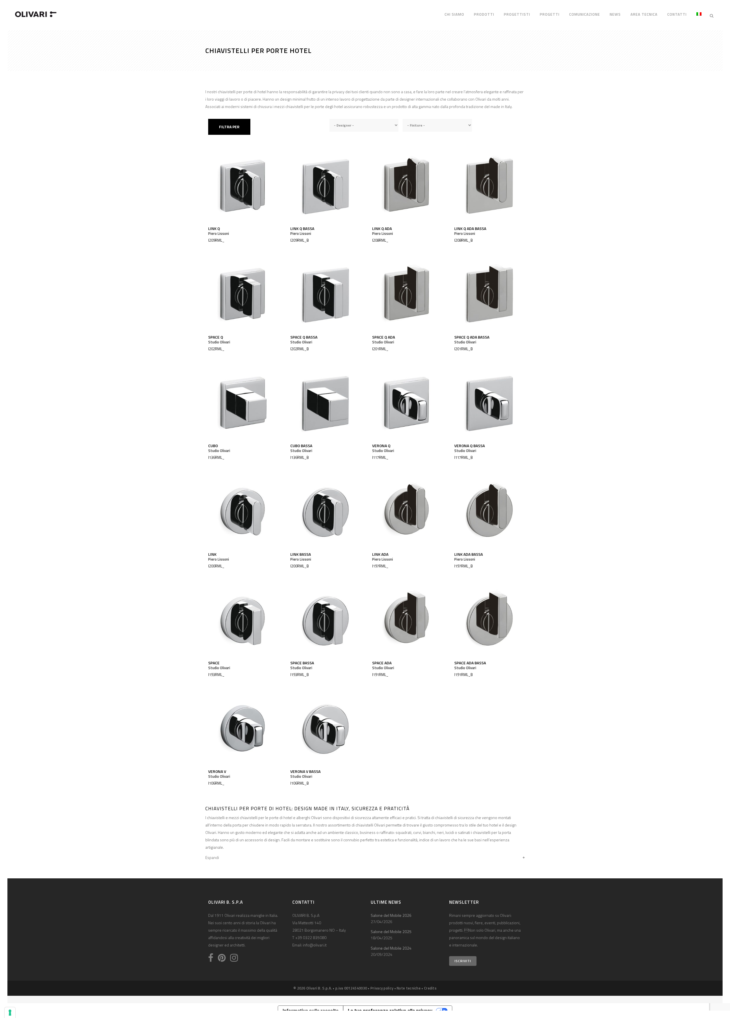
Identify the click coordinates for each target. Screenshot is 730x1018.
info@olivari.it (315, 945)
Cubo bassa (301, 446)
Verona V (217, 771)
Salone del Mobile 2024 (391, 948)
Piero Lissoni (218, 233)
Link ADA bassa (468, 554)
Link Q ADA (382, 228)
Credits (430, 988)
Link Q (214, 228)
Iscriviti (463, 961)
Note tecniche (409, 988)
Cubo (213, 446)
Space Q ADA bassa (471, 337)
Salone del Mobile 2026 (391, 915)
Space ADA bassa (470, 663)
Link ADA (380, 554)
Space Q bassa (303, 337)
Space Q (215, 337)
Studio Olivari (219, 342)
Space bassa (302, 663)
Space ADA (382, 663)
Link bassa (300, 554)
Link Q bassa (302, 228)
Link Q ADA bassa (470, 228)
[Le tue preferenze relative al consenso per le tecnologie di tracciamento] (10, 1012)
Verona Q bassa (469, 446)
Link (212, 554)
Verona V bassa (305, 771)
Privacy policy (381, 988)
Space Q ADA (383, 337)
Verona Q (381, 446)
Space (214, 663)
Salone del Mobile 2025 (391, 931)
